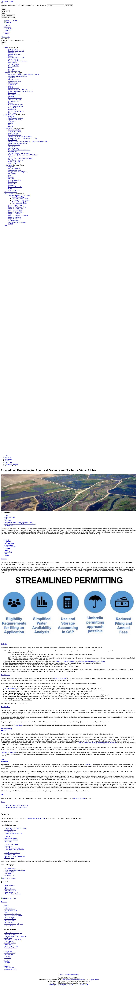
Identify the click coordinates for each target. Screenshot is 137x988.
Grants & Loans (9, 941)
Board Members (13, 49)
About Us (7, 25)
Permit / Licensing (13, 101)
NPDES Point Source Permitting (17, 143)
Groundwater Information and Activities (20, 136)
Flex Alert (7, 873)
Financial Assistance (14, 94)
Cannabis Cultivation (14, 81)
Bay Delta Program (14, 168)
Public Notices (12, 182)
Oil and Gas (11, 146)
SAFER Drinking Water (15, 104)
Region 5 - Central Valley (15, 212)
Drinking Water (9, 114)
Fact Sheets (7, 520)
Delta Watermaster (13, 88)
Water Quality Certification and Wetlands (20, 158)
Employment (8, 938)
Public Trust (11, 183)
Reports (10, 188)
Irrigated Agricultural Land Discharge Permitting (22, 138)
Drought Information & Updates (17, 89)
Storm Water (12, 109)
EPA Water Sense (9, 868)
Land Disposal (12, 140)
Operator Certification (14, 99)
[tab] (7, 540)
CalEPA (10, 224)
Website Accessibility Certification (68, 974)
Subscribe (7, 32)
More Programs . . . (14, 113)
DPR (68, 984)
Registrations (12, 185)
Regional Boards (94, 979)
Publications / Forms (10, 948)
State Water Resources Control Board (19, 195)
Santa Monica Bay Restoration (17, 222)
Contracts (11, 86)
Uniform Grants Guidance (12, 894)
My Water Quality (13, 220)
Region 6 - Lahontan (14, 213)
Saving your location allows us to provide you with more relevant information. (24, 5)
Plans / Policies (8, 944)
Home (6, 456)
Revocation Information (15, 187)
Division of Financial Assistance (21, 200)
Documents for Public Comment (17, 61)
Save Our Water (9, 872)
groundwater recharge (11, 464)
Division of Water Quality (19, 202)
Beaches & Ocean (13, 79)
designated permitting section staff (35, 818)
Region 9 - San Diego (14, 219)
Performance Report (10, 919)
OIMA (6, 905)
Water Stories (8, 28)
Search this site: (5, 40)
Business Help (8, 831)
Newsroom (7, 27)
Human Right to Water (15, 98)
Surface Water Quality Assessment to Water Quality (23, 155)
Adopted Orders (13, 59)
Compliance (11, 121)
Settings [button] (6, 33)
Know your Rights (10, 890)
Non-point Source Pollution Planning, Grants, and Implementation (27, 141)
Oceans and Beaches (14, 145)
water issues (8, 459)
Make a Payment (9, 889)
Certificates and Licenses (15, 118)
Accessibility (8, 956)
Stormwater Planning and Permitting (19, 153)
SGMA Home (8, 525)
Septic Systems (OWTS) (15, 106)
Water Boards (8, 193)
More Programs (9, 858)
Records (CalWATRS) (11, 844)
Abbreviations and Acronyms (13, 933)
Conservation (12, 84)
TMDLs (10, 156)
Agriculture (11, 78)
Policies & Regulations (11, 840)
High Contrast (5, 11)
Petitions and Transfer (10, 838)
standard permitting (60, 678)
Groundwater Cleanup (14, 135)
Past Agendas (12, 52)
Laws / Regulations (10, 943)
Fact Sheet (19, 725)
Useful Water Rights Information (14, 849)
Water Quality (8, 128)
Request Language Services (12, 914)
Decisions (11, 178)
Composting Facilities (14, 131)
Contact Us (7, 30)
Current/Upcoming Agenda (16, 51)
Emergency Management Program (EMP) (20, 91)
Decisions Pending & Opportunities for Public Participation (15, 935)
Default (3, 9)
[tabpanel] (68, 601)
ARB (56, 984)
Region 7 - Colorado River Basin (18, 215)
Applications (12, 173)
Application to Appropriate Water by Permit (92, 661)
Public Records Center (11, 946)
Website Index (8, 925)
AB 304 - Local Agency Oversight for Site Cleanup (23, 74)
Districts (10, 123)
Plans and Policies (13, 66)
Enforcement (12, 93)
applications (8, 462)
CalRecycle (62, 984)
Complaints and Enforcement (13, 833)
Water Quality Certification (12, 853)
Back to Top (8, 951)
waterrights (7, 457)
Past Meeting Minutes (14, 54)
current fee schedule (79, 798)
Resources (4, 902)
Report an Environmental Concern (14, 870)
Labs (9, 125)
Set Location (68, 5)
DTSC (73, 984)
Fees (9, 175)
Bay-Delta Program (10, 830)
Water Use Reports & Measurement (14, 856)
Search (6, 225)
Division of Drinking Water (20, 198)
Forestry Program (13, 133)
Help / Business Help (11, 892)
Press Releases (12, 62)
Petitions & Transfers (14, 180)
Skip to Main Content (7, 1)
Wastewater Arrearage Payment (13, 924)
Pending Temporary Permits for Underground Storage (20, 524)
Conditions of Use (9, 953)
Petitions (10, 56)
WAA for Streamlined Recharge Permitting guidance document (97, 742)
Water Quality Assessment (16, 111)
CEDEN (7, 907)
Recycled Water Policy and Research (19, 150)
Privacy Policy (8, 954)
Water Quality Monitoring (15, 160)
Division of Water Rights (19, 203)
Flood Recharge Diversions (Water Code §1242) (18, 522)
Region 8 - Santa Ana (14, 217)
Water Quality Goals (14, 161)
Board (6, 47)
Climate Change (13, 83)
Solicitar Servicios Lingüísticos (13, 915)
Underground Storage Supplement (65, 661)
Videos (10, 67)
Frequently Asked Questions (12, 939)
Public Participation (14, 71)
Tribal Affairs (8, 922)
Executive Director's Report (16, 57)
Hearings (11, 177)
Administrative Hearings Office (17, 76)
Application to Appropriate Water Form (16, 805)
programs (7, 461)
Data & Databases (9, 909)
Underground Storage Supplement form (16, 807)
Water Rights (8, 165)
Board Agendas (9, 885)
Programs (7, 72)
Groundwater (12, 96)
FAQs (6, 519)
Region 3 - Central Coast (15, 208)
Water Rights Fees (9, 854)
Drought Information (10, 910)
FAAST (6, 912)
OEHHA (78, 984)
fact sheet (88, 764)
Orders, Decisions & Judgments (13, 848)
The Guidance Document (8, 752)
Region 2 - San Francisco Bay (17, 207)
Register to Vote (9, 875)
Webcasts (11, 69)
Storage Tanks (12, 108)
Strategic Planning (13, 64)
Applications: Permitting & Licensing (15, 828)
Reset (3, 13)
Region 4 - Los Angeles (15, 210)
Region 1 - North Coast (15, 205)
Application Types (9, 517)
